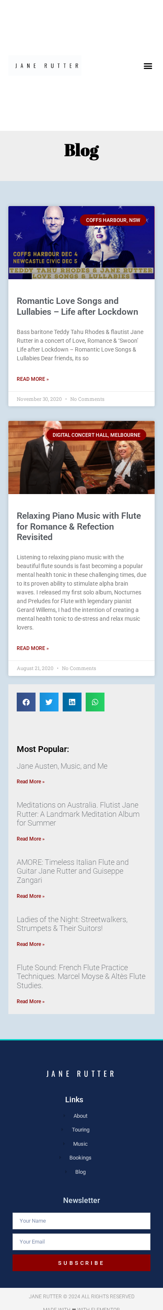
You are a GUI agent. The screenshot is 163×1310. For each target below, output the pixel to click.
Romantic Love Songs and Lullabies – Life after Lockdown (77, 306)
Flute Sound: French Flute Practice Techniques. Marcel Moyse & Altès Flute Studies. (81, 976)
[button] (148, 65)
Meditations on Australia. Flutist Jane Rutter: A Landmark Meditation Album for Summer (78, 813)
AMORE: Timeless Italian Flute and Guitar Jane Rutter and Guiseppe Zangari (73, 871)
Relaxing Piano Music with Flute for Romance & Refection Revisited (79, 526)
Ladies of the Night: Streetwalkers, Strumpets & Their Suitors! (72, 924)
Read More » (33, 379)
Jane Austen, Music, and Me (62, 766)
